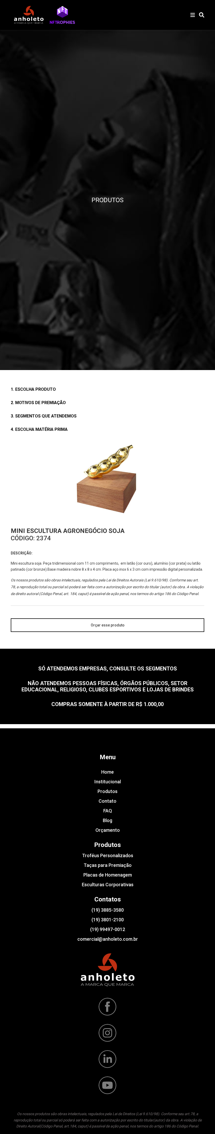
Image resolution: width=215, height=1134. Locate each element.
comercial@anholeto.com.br (107, 939)
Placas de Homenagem (107, 875)
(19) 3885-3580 (108, 910)
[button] (62, 15)
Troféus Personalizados (107, 855)
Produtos (107, 791)
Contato (107, 801)
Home (107, 772)
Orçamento (107, 830)
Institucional (107, 781)
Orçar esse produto (108, 625)
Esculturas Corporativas (107, 884)
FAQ (107, 810)
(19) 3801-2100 (108, 919)
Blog (107, 820)
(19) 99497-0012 (107, 929)
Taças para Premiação (108, 865)
